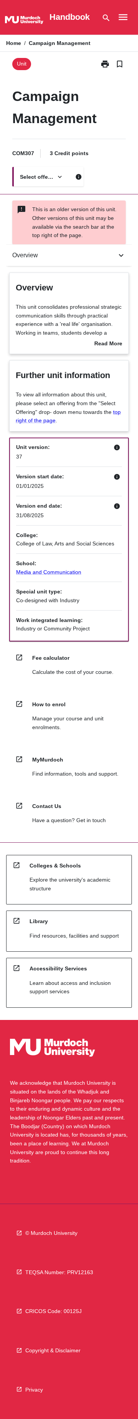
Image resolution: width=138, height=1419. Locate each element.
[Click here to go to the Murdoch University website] (24, 21)
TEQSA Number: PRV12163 (59, 1272)
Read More (108, 344)
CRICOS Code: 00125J (53, 1311)
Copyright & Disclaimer (52, 1350)
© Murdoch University (51, 1233)
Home (13, 43)
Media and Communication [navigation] (48, 572)
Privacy (34, 1390)
